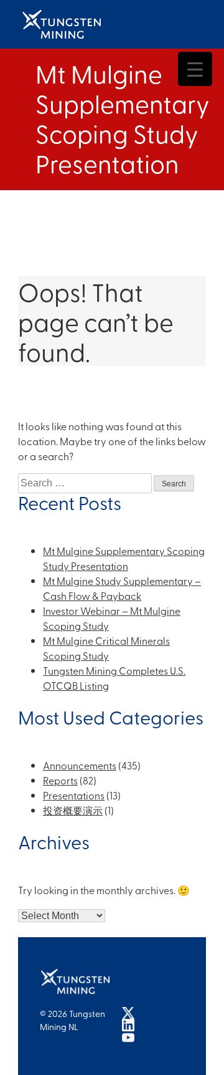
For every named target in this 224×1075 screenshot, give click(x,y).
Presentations (74, 795)
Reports (60, 780)
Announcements (79, 765)
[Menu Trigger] (195, 69)
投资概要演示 (73, 810)
